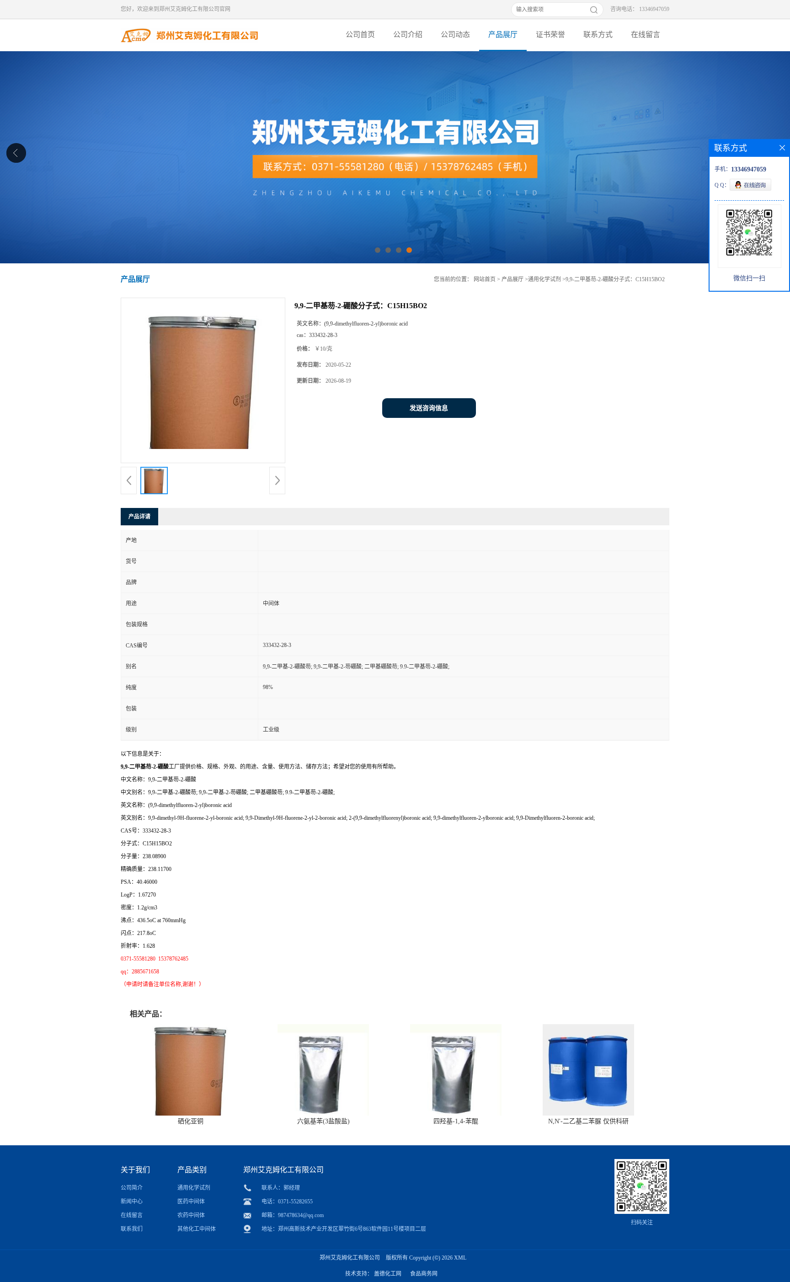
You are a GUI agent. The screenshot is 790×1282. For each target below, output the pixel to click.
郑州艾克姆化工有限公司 (350, 1258)
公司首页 (360, 34)
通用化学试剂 (544, 279)
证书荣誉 (550, 34)
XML (460, 1258)
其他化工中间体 (196, 1229)
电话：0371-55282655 (287, 1201)
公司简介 (132, 1188)
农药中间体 (191, 1215)
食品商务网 (424, 1274)
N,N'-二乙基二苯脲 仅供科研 (588, 1121)
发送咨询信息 (429, 408)
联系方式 (598, 34)
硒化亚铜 (190, 1121)
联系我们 (132, 1229)
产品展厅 (503, 34)
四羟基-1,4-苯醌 (455, 1121)
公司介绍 (407, 34)
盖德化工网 (387, 1274)
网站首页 (485, 279)
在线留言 (645, 34)
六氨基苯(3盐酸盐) (323, 1121)
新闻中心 (132, 1201)
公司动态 (455, 34)
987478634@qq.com (301, 1215)
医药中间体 (191, 1201)
